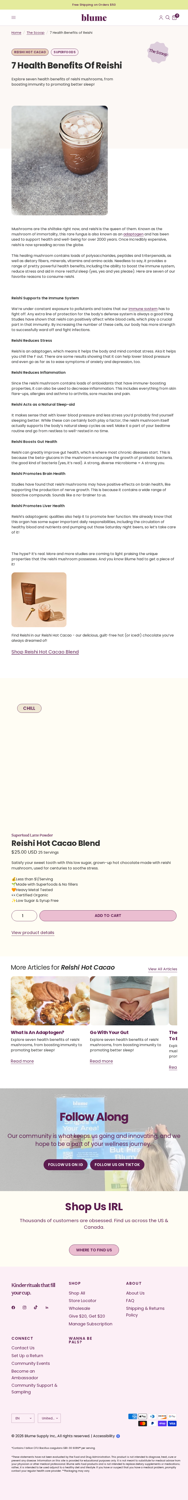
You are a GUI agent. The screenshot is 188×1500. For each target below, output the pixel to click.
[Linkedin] (50, 1308)
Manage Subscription (90, 1324)
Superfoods (65, 52)
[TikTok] (39, 1307)
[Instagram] (28, 1308)
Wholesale (79, 1308)
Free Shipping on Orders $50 (94, 5)
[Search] (167, 18)
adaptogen (133, 234)
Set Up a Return (27, 1355)
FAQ (130, 1300)
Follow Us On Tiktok (117, 1165)
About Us (135, 1293)
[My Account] (161, 18)
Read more (22, 1061)
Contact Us (23, 1348)
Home (16, 32)
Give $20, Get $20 (87, 1316)
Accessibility (104, 1436)
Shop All (77, 1293)
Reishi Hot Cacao (30, 52)
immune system (143, 308)
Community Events (30, 1363)
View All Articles (162, 969)
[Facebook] (16, 1308)
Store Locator (83, 1300)
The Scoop (35, 32)
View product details (33, 932)
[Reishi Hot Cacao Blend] (38, 602)
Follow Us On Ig (65, 1165)
